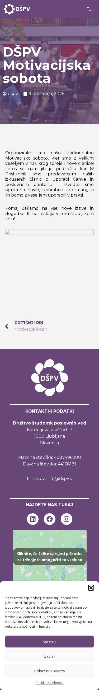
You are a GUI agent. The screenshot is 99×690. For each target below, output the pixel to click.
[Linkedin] (33, 519)
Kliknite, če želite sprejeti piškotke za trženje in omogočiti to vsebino (50, 556)
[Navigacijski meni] (89, 9)
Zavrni (49, 656)
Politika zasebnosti (50, 682)
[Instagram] (66, 519)
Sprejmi (49, 641)
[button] (91, 587)
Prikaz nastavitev (49, 670)
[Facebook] (49, 519)
